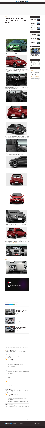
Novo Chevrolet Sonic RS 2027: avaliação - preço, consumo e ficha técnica (35, 55)
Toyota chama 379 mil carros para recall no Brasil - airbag (21, 311)
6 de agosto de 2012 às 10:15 (15, 394)
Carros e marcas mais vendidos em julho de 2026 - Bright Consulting (33, 38)
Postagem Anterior (7, 419)
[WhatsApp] (13, 304)
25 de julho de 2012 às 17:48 (15, 359)
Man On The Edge (8, 350)
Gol (27, 241)
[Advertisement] (22, 9)
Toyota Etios (22, 36)
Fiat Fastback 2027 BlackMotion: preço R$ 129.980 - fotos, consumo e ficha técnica (33, 23)
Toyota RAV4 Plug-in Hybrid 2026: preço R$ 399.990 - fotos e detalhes (33, 28)
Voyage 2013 (6, 242)
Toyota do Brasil (7, 36)
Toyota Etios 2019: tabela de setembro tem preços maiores (21, 319)
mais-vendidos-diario (35, 62)
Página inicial (6, 16)
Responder (7, 352)
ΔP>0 (35, 65)
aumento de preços (17, 317)
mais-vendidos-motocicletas (35, 64)
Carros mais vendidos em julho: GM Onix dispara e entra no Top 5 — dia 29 (33, 42)
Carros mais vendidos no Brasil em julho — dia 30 (33, 34)
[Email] (14, 304)
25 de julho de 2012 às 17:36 (13, 350)
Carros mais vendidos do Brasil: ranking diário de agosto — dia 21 (35, 71)
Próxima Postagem (26, 419)
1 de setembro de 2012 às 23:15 (10, 404)
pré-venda (19, 103)
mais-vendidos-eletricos (35, 63)
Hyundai (6, 259)
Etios (8, 16)
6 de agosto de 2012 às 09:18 (12, 389)
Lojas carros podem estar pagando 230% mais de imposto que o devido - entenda (35, 76)
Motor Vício (32, 70)
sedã (9, 225)
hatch (8, 225)
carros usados (8, 389)
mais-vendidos (35, 61)
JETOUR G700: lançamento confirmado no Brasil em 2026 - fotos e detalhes (33, 19)
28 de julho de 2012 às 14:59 (13, 370)
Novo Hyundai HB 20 (14, 242)
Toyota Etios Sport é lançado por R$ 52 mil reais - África (22, 328)
